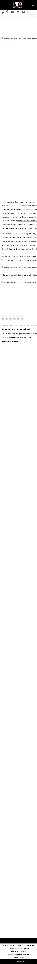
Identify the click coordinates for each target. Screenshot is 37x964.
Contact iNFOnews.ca (26, 945)
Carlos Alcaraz (21, 206)
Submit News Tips (9, 945)
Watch (17, 13)
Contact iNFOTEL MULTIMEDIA (18, 948)
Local (7, 13)
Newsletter (23, 13)
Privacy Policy (18, 957)
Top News (12, 13)
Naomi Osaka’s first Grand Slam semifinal (16, 249)
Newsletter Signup (18, 951)
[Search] (33, 5)
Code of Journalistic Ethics (18, 954)
